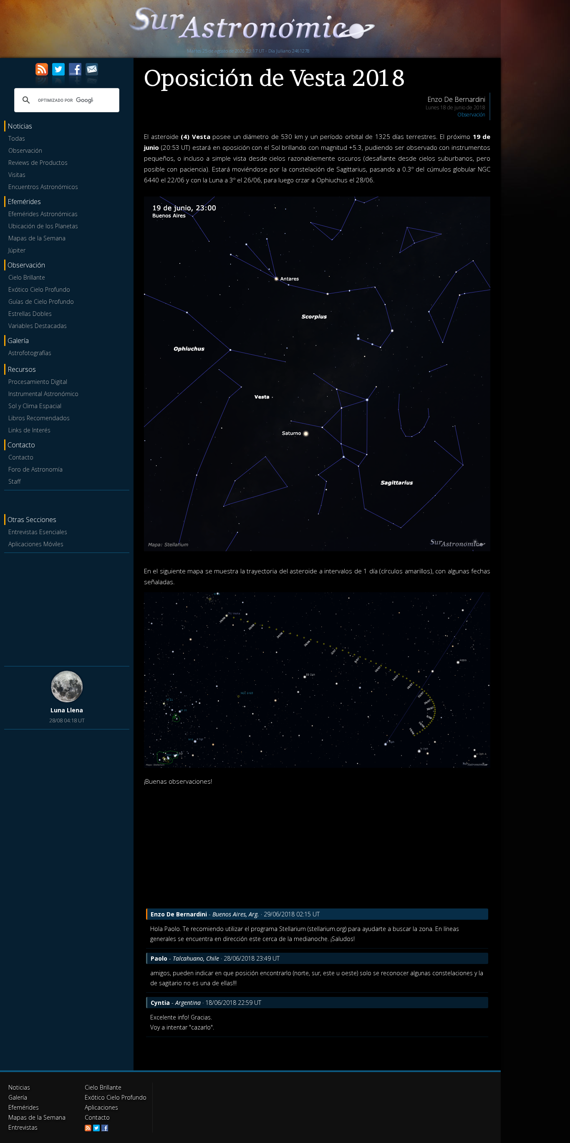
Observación (25, 150)
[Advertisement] (66, 608)
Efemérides (23, 1107)
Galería (17, 1097)
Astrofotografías (29, 353)
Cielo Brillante (26, 277)
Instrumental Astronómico (43, 394)
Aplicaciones (101, 1107)
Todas (16, 138)
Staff (14, 481)
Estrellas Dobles (30, 314)
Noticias (19, 1087)
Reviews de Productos (38, 163)
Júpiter (16, 250)
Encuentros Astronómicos (43, 187)
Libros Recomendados (39, 418)
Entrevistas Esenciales (37, 532)
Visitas (16, 175)
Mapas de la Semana (37, 238)
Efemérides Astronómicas (43, 214)
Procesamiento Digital (37, 382)
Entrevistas (23, 1127)
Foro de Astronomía (35, 469)
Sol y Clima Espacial (34, 406)
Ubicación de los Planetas (43, 226)
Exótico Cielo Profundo (39, 289)
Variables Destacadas (37, 326)
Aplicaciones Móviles (35, 544)
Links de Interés (29, 430)
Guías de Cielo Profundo (41, 301)
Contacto (20, 457)
